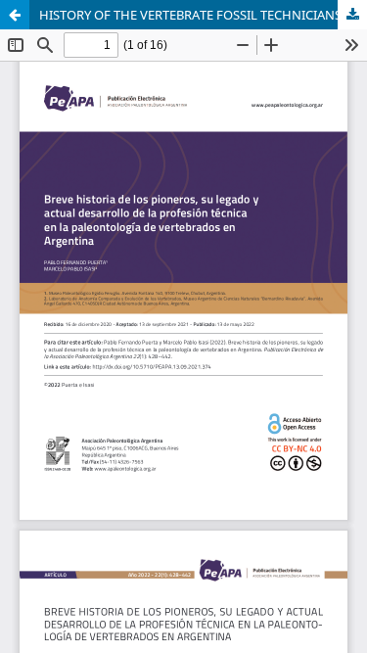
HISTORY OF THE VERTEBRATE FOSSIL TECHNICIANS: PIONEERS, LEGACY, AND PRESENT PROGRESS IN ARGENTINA (203, 14)
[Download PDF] (352, 14)
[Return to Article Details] (14, 14)
